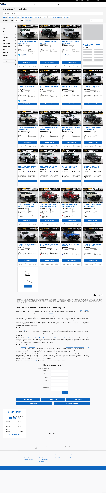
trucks (86, 310)
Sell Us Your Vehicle (57, 457)
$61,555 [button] (46, 131)
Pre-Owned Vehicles (48, 4)
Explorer (52, 337)
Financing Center (34, 403)
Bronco (16, 20)
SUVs (29, 337)
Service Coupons (42, 457)
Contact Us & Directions (73, 455)
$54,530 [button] (24, 170)
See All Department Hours (14, 434)
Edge (55, 337)
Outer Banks (12, 17)
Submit (65, 393)
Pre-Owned (26, 457)
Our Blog (70, 457)
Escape (37, 337)
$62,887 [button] (90, 90)
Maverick (68, 347)
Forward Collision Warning (55, 17)
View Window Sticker (27, 62)
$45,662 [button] (90, 248)
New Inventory (28, 399)
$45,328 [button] (68, 248)
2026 (5, 17)
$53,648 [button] (46, 170)
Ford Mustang (21, 330)
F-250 (79, 347)
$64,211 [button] (67, 131)
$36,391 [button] (24, 45)
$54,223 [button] (68, 90)
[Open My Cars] (81, 4)
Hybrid (51, 313)
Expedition (64, 337)
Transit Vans (32, 347)
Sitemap (83, 468)
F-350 (82, 347)
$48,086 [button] (68, 208)
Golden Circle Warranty (72, 403)
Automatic (38, 17)
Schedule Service (42, 455)
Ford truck (23, 347)
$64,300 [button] (24, 131)
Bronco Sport (46, 337)
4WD (44, 17)
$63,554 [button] (24, 208)
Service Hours (41, 461)
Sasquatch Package (27, 17)
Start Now (27, 286)
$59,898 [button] (68, 170)
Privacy (87, 468)
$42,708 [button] (24, 90)
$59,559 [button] (90, 170)
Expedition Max (73, 337)
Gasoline (66, 17)
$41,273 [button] (89, 47)
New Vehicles (39, 4)
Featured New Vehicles (28, 459)
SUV (19, 17)
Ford (22, 20)
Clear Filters (29, 20)
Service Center (78, 399)
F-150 (76, 347)
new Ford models (33, 360)
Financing (56, 4)
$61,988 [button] (90, 208)
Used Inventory (53, 399)
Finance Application (57, 455)
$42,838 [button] (90, 131)
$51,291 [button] (45, 208)
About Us (70, 4)
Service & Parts (63, 4)
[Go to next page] (102, 295)
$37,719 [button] (46, 45)
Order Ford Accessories (43, 459)
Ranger (73, 347)
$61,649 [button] (24, 248)
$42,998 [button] (68, 45)
